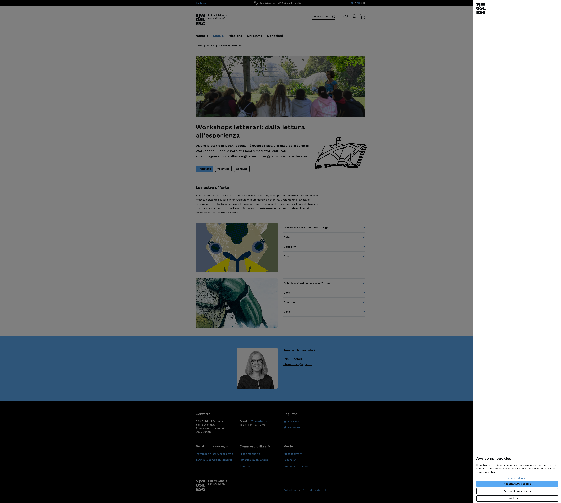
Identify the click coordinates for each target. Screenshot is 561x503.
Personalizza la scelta (517, 491)
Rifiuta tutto (517, 498)
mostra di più (516, 478)
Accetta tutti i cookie (517, 484)
